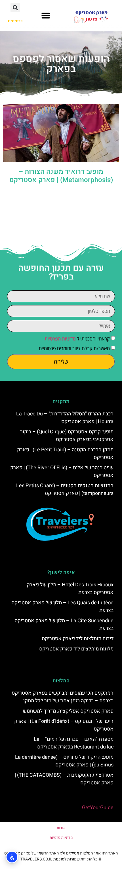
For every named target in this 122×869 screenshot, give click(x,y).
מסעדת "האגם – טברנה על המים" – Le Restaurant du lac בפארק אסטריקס (73, 743)
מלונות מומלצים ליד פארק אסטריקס (76, 649)
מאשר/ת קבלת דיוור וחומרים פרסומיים (74, 348)
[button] (45, 15)
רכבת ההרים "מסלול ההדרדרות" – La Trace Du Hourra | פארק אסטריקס (64, 417)
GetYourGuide (97, 807)
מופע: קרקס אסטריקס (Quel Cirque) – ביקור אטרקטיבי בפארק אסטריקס (66, 435)
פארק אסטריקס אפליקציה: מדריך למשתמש (68, 711)
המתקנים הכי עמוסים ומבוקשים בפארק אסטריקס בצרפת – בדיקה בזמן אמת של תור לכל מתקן (62, 697)
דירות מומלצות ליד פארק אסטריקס (77, 638)
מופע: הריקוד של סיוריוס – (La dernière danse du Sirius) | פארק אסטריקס (64, 761)
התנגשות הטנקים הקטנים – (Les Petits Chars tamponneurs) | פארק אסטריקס (64, 489)
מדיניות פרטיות (61, 837)
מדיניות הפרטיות (60, 338)
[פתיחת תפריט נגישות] (12, 857)
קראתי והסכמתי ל (77, 338)
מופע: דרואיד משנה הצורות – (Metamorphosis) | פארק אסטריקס (61, 176)
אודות (61, 828)
